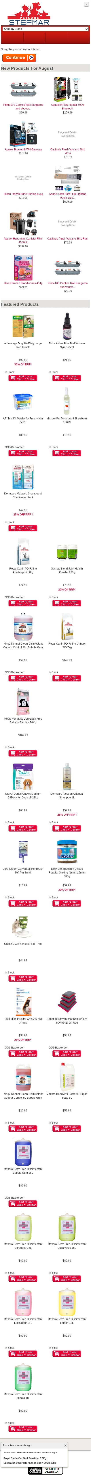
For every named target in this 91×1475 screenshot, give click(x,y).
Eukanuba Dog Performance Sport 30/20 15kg (30, 1463)
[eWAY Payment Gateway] (45, 1473)
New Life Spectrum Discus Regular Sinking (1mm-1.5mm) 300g (67, 873)
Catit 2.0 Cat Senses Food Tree (23, 944)
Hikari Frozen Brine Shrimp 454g (23, 194)
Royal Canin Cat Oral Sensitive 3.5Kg (25, 1458)
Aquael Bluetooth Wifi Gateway (23, 149)
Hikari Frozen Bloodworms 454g (23, 283)
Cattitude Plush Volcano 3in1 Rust (67, 238)
